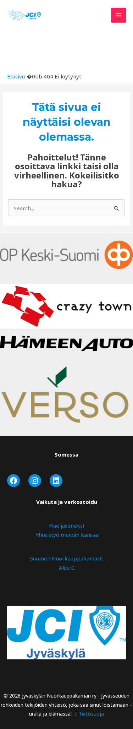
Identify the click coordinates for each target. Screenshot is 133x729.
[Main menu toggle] (118, 15)
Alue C (66, 567)
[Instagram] (34, 480)
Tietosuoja (91, 713)
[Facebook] (13, 480)
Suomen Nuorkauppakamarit (66, 558)
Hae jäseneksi (66, 525)
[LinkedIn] (56, 480)
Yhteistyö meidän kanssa (66, 534)
